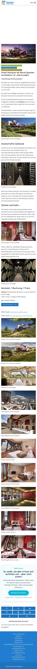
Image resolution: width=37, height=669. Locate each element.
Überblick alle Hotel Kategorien (14, 666)
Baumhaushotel (18, 646)
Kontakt (18, 636)
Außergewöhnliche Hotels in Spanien (11, 70)
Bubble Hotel (18, 651)
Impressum (18, 638)
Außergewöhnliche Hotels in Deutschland (18, 644)
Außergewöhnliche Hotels (9, 67)
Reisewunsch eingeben (18, 593)
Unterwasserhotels (18, 648)
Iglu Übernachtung (18, 653)
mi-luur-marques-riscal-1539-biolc (21, 316)
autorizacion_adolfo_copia (19, 312)
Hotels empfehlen (18, 634)
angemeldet (11, 625)
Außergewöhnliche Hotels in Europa (11, 65)
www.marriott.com (11, 304)
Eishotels (18, 655)
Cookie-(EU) (18, 640)
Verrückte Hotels (18, 659)
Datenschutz (18, 642)
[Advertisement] (18, 24)
